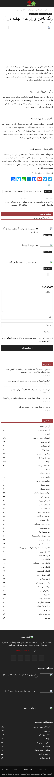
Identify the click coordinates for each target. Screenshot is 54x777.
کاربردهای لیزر (44, 555)
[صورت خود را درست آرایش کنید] (46, 265)
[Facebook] (41, 658)
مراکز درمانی (44, 591)
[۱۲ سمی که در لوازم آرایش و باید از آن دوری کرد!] (46, 231)
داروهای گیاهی (44, 505)
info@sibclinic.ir (22, 651)
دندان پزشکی (45, 520)
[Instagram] (27, 658)
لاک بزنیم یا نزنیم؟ (30, 245)
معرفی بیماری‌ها (43, 602)
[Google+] (34, 658)
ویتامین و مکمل (44, 614)
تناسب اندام (45, 477)
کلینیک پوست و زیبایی (45, 13)
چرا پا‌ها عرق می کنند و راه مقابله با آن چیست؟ (16, 203)
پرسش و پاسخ (44, 458)
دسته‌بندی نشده (44, 512)
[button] (3, 3)
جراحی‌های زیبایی (43, 481)
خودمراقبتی (45, 497)
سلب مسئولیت (42, 769)
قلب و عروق (45, 552)
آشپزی (47, 434)
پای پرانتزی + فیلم (30, 708)
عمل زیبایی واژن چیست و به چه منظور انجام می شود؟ (28, 381)
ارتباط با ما (5, 769)
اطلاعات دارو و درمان (41, 438)
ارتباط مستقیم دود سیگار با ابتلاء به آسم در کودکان (30, 390)
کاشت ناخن (29, 191)
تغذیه (48, 469)
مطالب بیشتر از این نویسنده (40, 218)
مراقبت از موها (44, 587)
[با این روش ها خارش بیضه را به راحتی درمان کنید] (46, 677)
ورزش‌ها (47, 610)
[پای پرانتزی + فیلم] (46, 711)
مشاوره (47, 595)
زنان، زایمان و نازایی (42, 524)
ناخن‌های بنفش (18, 191)
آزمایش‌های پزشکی (42, 430)
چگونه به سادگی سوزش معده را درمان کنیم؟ (40, 203)
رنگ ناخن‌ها (38, 191)
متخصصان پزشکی (43, 583)
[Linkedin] (20, 658)
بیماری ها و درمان (43, 454)
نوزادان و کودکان (43, 606)
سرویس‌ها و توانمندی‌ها (41, 536)
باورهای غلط (45, 450)
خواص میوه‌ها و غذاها (42, 493)
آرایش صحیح (33, 13)
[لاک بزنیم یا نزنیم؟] (46, 248)
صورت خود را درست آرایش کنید (23, 262)
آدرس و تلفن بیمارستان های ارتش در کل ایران (19, 691)
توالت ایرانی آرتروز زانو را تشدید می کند (34, 407)
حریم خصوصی (27, 769)
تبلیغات (14, 769)
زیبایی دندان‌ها (44, 532)
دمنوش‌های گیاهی (43, 516)
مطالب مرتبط (45, 214)
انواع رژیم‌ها (45, 442)
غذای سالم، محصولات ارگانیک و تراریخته (34, 548)
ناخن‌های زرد (7, 191)
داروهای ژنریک (44, 501)
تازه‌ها (48, 462)
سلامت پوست (44, 540)
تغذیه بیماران (45, 473)
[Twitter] (13, 658)
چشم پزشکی (45, 485)
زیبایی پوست (45, 528)
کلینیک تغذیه (45, 567)
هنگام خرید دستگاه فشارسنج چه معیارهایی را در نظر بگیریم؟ (26, 398)
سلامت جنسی (44, 544)
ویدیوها (47, 618)
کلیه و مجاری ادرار (43, 575)
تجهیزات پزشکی (43, 465)
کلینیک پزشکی (44, 559)
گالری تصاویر (45, 579)
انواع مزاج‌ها (45, 446)
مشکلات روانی (44, 598)
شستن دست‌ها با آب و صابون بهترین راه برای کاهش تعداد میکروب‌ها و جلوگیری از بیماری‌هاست (28, 370)
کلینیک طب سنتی (43, 571)
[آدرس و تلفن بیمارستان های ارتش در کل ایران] (46, 694)
